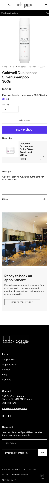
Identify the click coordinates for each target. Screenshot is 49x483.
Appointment (9, 364)
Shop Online (8, 359)
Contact (6, 379)
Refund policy (9, 480)
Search (5, 475)
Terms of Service (20, 475)
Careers (32, 470)
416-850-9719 (9, 403)
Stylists (6, 369)
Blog (4, 374)
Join (43, 453)
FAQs (5, 199)
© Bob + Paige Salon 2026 (13, 470)
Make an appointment (22, 302)
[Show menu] (3, 5)
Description (7, 171)
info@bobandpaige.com (14, 408)
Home (4, 67)
